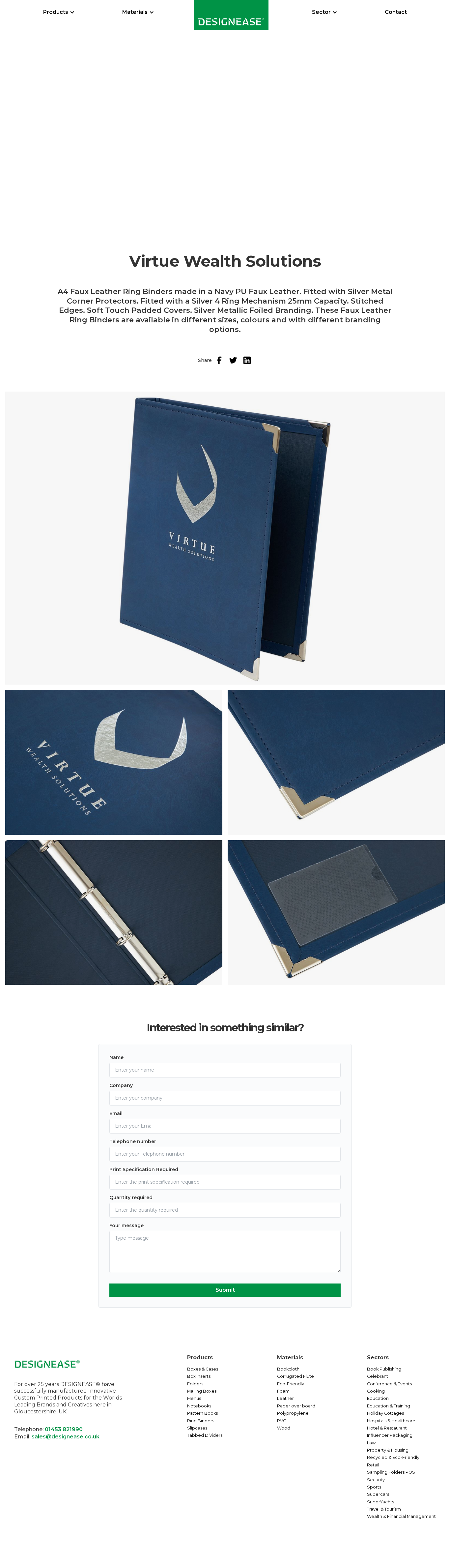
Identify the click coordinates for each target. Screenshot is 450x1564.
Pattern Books (202, 1413)
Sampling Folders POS (391, 1472)
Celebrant (377, 1376)
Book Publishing (384, 1369)
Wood (283, 1428)
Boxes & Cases (202, 1369)
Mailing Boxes (201, 1391)
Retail (373, 1464)
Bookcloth (288, 1369)
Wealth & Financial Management (401, 1516)
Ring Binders (200, 1420)
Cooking (376, 1391)
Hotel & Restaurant (387, 1428)
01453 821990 (64, 1429)
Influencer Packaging (389, 1435)
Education (378, 1398)
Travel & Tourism (384, 1509)
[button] (59, 12)
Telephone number (132, 1141)
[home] (231, 15)
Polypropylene (293, 1413)
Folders (195, 1383)
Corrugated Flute (295, 1376)
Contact (396, 12)
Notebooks (199, 1405)
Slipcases (197, 1428)
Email (116, 1113)
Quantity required (131, 1197)
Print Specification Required (143, 1169)
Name (116, 1057)
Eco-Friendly (290, 1383)
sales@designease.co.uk (65, 1436)
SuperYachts (380, 1501)
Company (121, 1085)
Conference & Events (389, 1383)
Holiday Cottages (385, 1413)
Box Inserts (199, 1376)
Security (376, 1479)
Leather (285, 1398)
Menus (194, 1398)
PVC (281, 1420)
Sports (374, 1487)
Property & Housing (387, 1450)
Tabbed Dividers (204, 1435)
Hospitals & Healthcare (391, 1420)
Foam (283, 1391)
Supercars (378, 1494)
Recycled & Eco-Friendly (393, 1457)
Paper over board (296, 1405)
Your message (126, 1225)
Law (371, 1442)
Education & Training (388, 1405)
